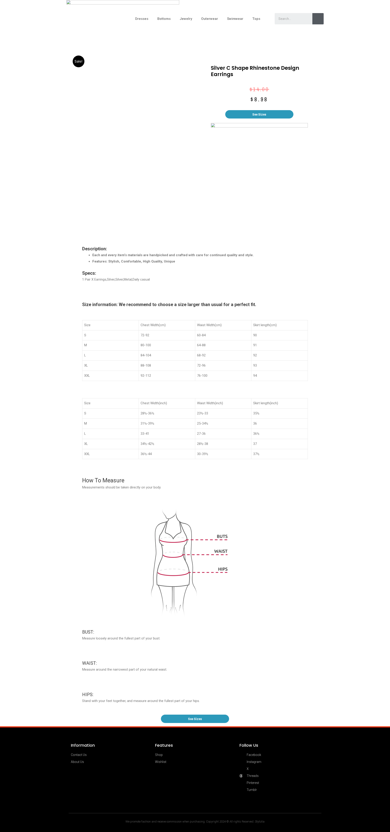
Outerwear (209, 19)
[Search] (318, 18)
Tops (256, 19)
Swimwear (235, 19)
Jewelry (186, 19)
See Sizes (259, 114)
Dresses (141, 19)
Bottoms (164, 19)
